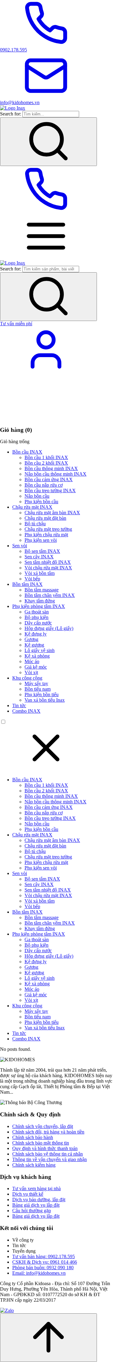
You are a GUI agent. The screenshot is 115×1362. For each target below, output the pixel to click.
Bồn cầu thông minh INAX (51, 468)
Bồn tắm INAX (27, 584)
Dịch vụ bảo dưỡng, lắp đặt (38, 1199)
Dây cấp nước (38, 622)
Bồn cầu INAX (27, 452)
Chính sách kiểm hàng (34, 1165)
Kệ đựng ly (36, 633)
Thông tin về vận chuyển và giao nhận (49, 1159)
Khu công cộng (27, 678)
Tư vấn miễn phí (16, 323)
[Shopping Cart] (46, 418)
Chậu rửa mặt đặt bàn (45, 518)
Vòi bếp (32, 578)
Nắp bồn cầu (37, 496)
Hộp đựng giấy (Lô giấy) (49, 628)
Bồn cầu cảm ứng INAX (49, 479)
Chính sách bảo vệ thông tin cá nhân (47, 1153)
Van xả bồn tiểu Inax (45, 700)
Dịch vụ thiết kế (27, 1194)
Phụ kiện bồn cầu (41, 501)
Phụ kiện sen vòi (41, 540)
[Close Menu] (46, 769)
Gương (31, 639)
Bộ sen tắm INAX (42, 551)
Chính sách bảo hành (32, 1137)
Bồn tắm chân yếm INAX (50, 595)
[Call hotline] (46, 210)
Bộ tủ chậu (35, 523)
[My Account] (46, 370)
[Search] (48, 141)
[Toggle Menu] (46, 257)
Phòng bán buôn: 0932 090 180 (43, 1267)
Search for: (10, 113)
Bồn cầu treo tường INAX (50, 490)
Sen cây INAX (39, 556)
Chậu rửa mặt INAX (32, 507)
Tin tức (19, 705)
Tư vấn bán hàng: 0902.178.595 (43, 1256)
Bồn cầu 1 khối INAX (46, 457)
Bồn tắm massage (42, 589)
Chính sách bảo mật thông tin (40, 1142)
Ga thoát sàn (37, 611)
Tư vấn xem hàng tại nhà (36, 1188)
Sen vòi (19, 545)
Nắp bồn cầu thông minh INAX (55, 474)
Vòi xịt (31, 672)
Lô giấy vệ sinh (40, 650)
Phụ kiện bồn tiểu (42, 694)
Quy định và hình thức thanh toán (45, 1148)
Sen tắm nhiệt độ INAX (48, 562)
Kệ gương (34, 644)
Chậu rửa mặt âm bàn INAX (52, 512)
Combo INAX (26, 711)
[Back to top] (48, 1337)
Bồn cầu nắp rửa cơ (44, 485)
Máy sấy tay (36, 683)
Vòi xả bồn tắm (40, 573)
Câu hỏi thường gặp (31, 1210)
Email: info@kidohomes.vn (39, 1273)
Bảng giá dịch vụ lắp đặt (35, 1205)
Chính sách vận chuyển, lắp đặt (42, 1126)
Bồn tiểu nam (38, 689)
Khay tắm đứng (40, 600)
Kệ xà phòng (37, 655)
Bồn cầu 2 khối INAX (46, 463)
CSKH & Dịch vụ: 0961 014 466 (44, 1262)
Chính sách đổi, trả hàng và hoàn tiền (48, 1131)
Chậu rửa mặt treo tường (48, 529)
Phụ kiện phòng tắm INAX (38, 606)
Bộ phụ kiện (36, 617)
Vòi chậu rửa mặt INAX (48, 567)
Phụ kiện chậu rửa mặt (46, 534)
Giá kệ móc (36, 667)
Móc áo (32, 661)
